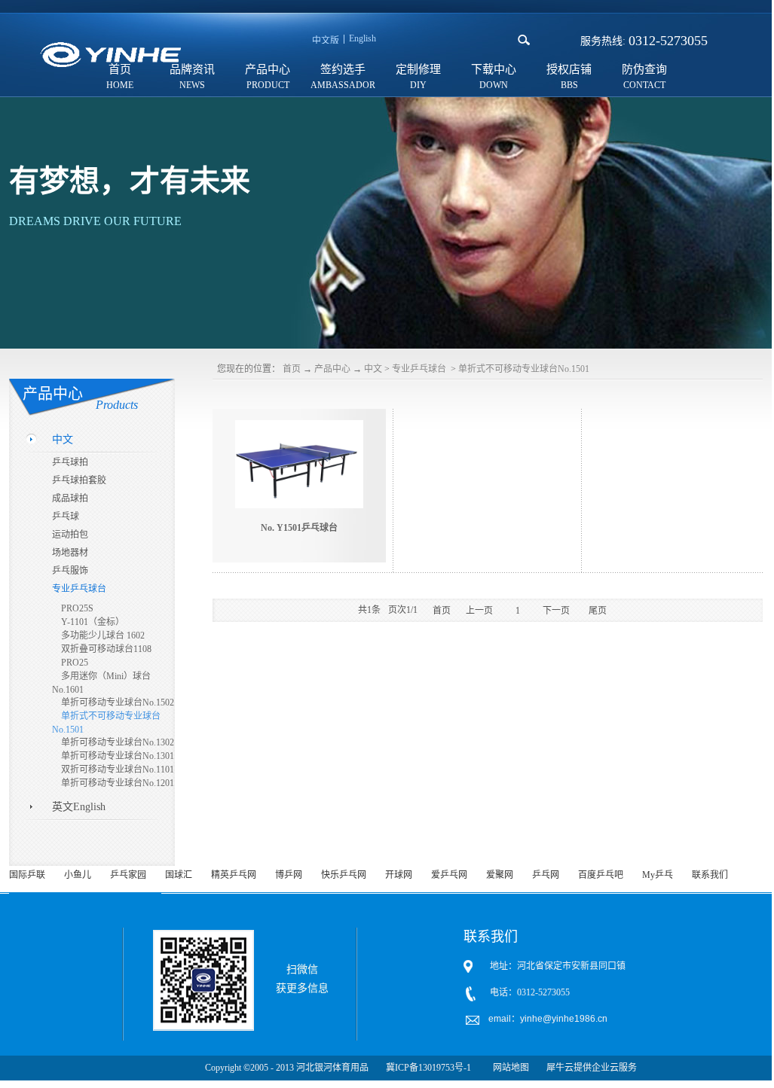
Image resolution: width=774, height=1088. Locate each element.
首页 (292, 369)
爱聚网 (499, 875)
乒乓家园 (128, 875)
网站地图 (508, 1067)
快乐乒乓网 (343, 875)
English (362, 38)
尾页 (598, 610)
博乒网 (288, 875)
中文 (373, 369)
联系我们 (710, 875)
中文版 (325, 40)
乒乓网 (545, 875)
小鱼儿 (77, 875)
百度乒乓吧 (600, 875)
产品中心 (332, 369)
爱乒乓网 (449, 875)
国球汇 (178, 875)
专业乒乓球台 (420, 369)
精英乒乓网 (233, 875)
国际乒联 (27, 875)
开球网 (398, 875)
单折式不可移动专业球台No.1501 (523, 369)
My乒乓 (657, 875)
